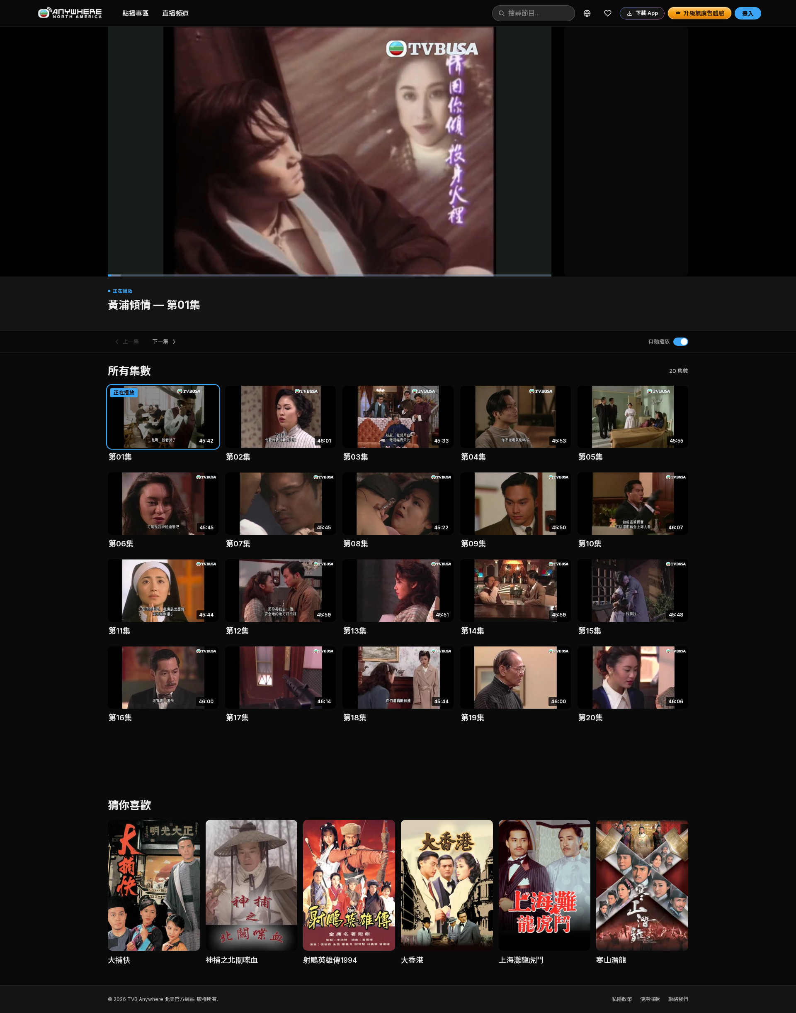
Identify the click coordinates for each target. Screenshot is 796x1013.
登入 (748, 13)
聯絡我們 (678, 999)
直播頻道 (175, 13)
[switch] (680, 342)
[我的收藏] (607, 13)
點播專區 (135, 13)
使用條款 (650, 999)
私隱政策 (622, 999)
